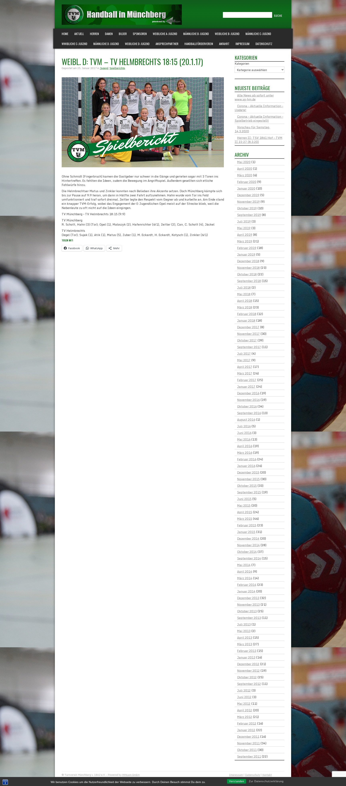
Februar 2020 (246, 181)
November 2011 (248, 743)
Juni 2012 (244, 697)
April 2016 (244, 446)
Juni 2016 (244, 432)
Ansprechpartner (167, 43)
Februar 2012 (246, 723)
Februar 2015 (246, 525)
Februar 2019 (246, 247)
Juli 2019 (244, 221)
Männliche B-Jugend (196, 33)
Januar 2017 (246, 386)
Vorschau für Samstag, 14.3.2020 (252, 129)
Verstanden (236, 781)
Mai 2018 (243, 294)
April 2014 (244, 571)
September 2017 (249, 346)
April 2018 (244, 300)
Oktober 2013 (247, 611)
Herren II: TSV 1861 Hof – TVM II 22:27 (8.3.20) (258, 139)
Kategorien (242, 64)
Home (65, 33)
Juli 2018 (244, 287)
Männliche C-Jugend (258, 33)
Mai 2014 (243, 564)
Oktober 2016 (247, 406)
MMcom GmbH (131, 775)
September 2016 (249, 413)
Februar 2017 (246, 379)
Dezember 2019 (248, 195)
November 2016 (248, 399)
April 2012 (244, 710)
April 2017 (244, 366)
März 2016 (244, 452)
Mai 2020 (243, 162)
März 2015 (244, 518)
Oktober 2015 (247, 485)
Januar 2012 (246, 730)
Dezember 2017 (248, 327)
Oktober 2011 (247, 749)
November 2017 (248, 333)
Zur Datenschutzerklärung (266, 781)
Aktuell (79, 33)
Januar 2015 (246, 531)
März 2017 (244, 373)
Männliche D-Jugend (106, 43)
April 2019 (244, 234)
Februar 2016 (246, 459)
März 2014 (244, 578)
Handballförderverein (198, 43)
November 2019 (248, 201)
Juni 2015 (244, 498)
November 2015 (248, 479)
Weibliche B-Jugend (227, 33)
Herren (94, 33)
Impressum (242, 43)
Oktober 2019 (247, 208)
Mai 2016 (243, 439)
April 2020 (244, 168)
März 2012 (244, 716)
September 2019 (249, 214)
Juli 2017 (244, 353)
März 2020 (244, 175)
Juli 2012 (244, 690)
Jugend (104, 68)
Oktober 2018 (247, 274)
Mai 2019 (243, 228)
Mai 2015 (243, 505)
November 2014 (248, 545)
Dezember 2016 (248, 393)
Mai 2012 (243, 703)
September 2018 (249, 280)
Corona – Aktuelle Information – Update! (259, 107)
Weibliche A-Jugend (165, 33)
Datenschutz (263, 43)
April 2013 (244, 637)
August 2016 (246, 419)
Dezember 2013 (248, 597)
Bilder (123, 33)
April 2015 (244, 512)
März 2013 (244, 644)
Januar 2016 (246, 465)
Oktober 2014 (247, 551)
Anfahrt (224, 43)
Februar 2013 (246, 650)
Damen (109, 33)
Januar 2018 (246, 320)
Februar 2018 (246, 313)
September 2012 (249, 683)
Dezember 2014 (248, 538)
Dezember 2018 (248, 261)
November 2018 (248, 267)
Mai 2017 (243, 360)
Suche (278, 15)
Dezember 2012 (248, 664)
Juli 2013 (244, 624)
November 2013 (248, 604)
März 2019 (244, 241)
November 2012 (248, 670)
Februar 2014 (246, 584)
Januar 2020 (246, 188)
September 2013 (249, 617)
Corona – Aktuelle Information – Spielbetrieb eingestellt (259, 118)
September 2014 (249, 558)
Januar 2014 (246, 591)
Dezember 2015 (248, 472)
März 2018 (244, 307)
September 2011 (249, 756)
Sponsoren (140, 33)
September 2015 (249, 492)
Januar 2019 (246, 254)
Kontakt (267, 775)
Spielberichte (117, 68)
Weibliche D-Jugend (137, 43)
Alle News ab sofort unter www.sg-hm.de (254, 97)
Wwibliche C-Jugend (74, 43)
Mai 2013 (243, 630)
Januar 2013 (246, 657)
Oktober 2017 (247, 340)
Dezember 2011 (248, 736)
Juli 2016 (244, 426)
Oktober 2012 (247, 677)
